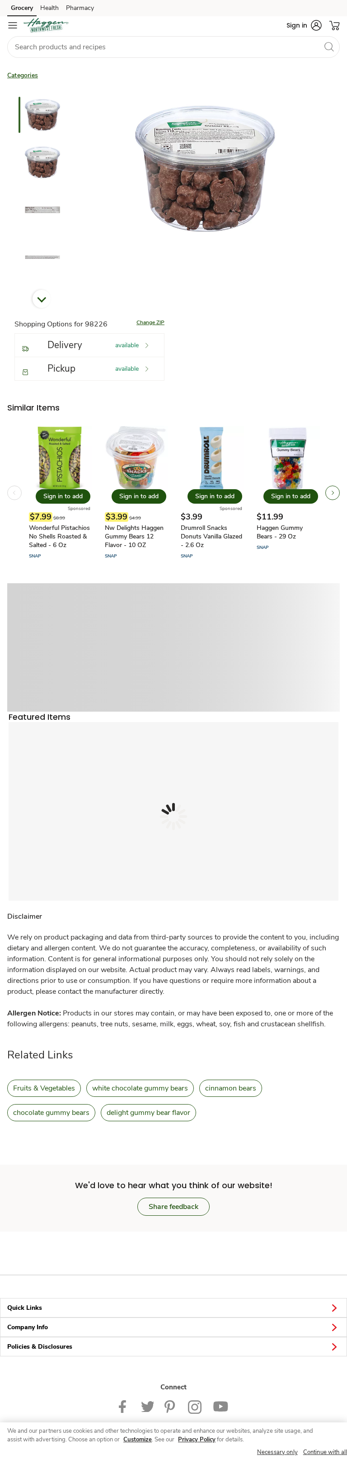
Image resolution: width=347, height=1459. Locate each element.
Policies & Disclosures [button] (39, 1346)
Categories (22, 75)
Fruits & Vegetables (44, 1088)
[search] (329, 46)
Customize (137, 1439)
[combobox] (173, 47)
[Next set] (332, 493)
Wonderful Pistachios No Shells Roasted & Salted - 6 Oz (59, 536)
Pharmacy (80, 8)
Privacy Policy (197, 1439)
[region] (173, 1440)
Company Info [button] (27, 1327)
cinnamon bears (230, 1088)
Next (42, 299)
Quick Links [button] (24, 1307)
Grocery (22, 8)
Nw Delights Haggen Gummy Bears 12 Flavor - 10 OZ (134, 536)
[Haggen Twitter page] (147, 1406)
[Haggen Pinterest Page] (171, 1406)
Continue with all (325, 1452)
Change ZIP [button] (150, 322)
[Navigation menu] (13, 25)
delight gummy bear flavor (148, 1113)
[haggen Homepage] (46, 25)
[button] (304, 25)
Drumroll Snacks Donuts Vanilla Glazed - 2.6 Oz (211, 536)
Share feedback (173, 1207)
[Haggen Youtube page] (220, 1406)
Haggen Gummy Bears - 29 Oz (280, 532)
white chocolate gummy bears (140, 1088)
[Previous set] (14, 493)
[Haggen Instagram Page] (194, 1406)
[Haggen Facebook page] (124, 1406)
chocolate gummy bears (51, 1113)
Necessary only (277, 1452)
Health (49, 8)
